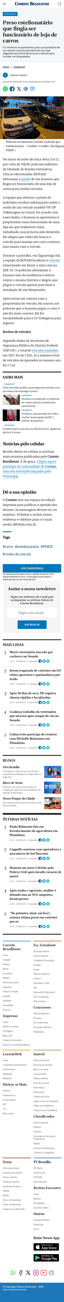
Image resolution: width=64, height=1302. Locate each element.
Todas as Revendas (12, 1204)
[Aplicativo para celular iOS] (46, 1247)
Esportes (7, 987)
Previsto (37, 1018)
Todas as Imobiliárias (43, 1105)
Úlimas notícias (40, 1078)
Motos (6, 1195)
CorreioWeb (12, 1054)
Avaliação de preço (12, 1186)
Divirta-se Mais (15, 1085)
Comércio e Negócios (43, 1152)
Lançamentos (40, 1074)
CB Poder (38, 1177)
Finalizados (38, 1031)
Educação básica (41, 951)
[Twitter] (19, 90)
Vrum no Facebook (12, 1200)
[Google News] (25, 90)
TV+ (5, 1108)
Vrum (7, 1162)
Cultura (37, 978)
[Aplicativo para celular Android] (46, 1258)
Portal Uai (38, 1224)
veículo (54, 260)
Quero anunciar (40, 1122)
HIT (4, 1104)
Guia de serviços (41, 1083)
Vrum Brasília (39, 1181)
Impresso (10, 1016)
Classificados (43, 1116)
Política (6, 964)
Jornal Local (39, 1172)
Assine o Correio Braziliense (16, 1044)
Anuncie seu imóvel (42, 1064)
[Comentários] (32, 90)
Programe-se (9, 1095)
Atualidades (39, 1203)
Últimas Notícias (41, 974)
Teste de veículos (11, 1181)
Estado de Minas (41, 1220)
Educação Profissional (44, 992)
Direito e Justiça (11, 1026)
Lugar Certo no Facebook (45, 1101)
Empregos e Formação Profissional (44, 1137)
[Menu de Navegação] (5, 4)
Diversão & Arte (11, 982)
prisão (25, 179)
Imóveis (37, 1127)
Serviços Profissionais (43, 1148)
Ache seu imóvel (41, 1060)
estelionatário (28, 546)
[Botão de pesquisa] (59, 4)
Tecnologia (8, 1005)
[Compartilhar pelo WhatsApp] (48, 662)
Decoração (38, 1092)
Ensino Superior (41, 955)
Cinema (6, 1090)
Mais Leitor (8, 1113)
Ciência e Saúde (10, 991)
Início (6, 67)
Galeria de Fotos (41, 1096)
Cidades (7, 959)
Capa (5, 955)
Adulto (36, 1143)
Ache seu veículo (11, 1168)
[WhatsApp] (5, 90)
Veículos (37, 1131)
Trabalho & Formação (43, 960)
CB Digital (8, 1031)
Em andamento (40, 1022)
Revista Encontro (47, 1188)
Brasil (5, 968)
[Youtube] (44, 1273)
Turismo (7, 1009)
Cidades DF (19, 67)
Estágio (37, 964)
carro (9, 546)
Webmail (7, 1078)
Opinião (6, 996)
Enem (36, 969)
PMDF (48, 546)
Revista (37, 1198)
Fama (5, 1060)
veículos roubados (45, 350)
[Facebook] (12, 90)
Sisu (35, 987)
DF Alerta (38, 1168)
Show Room (39, 1087)
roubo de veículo (18, 554)
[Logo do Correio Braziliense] (32, 4)
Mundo (6, 977)
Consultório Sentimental (14, 1064)
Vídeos (6, 1190)
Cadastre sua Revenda (14, 1209)
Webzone (7, 1074)
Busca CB (7, 1035)
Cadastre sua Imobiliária (45, 1110)
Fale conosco (39, 1001)
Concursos (42, 1007)
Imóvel (39, 1054)
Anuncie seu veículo (12, 1172)
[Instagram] (36, 1273)
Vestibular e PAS (41, 983)
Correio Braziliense (11, 947)
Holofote (7, 1000)
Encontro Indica (41, 1207)
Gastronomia (9, 1069)
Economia (7, 973)
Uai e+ (36, 1229)
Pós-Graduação (41, 996)
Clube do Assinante (12, 1040)
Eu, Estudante (44, 945)
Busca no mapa (40, 1069)
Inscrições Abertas (42, 1027)
